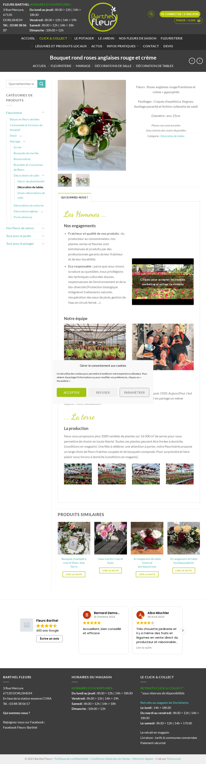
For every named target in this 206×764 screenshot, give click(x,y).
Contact (151, 46)
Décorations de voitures (29, 205)
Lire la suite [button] (144, 648)
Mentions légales (142, 758)
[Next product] (192, 61)
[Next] (119, 125)
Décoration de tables (154, 66)
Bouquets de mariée (26, 153)
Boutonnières (22, 159)
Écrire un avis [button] (49, 639)
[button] (188, 20)
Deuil (13, 135)
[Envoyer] (41, 84)
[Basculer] (43, 112)
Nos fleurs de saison (137, 38)
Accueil (28, 38)
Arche (17, 147)
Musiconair (174, 758)
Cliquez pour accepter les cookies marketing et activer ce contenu (162, 282)
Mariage (83, 66)
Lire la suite (74, 574)
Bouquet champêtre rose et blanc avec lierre (74, 562)
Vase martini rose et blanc (110, 560)
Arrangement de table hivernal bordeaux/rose (147, 562)
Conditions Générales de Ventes (110, 758)
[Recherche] (151, 14)
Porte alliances (23, 217)
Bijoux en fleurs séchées (24, 119)
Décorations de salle (113, 66)
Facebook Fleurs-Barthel (20, 727)
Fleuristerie (172, 38)
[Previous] (64, 125)
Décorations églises (26, 211)
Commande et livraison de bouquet (26, 127)
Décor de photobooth (31, 181)
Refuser (103, 392)
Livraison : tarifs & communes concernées (168, 737)
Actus (96, 46)
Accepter (72, 392)
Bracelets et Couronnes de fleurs (28, 167)
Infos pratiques (121, 46)
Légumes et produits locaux (61, 46)
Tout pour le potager (20, 243)
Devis (168, 46)
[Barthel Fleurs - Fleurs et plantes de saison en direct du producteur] (103, 17)
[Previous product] (200, 61)
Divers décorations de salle (31, 195)
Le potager (84, 38)
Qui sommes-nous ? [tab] (74, 197)
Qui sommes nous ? (17, 713)
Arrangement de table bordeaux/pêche (183, 560)
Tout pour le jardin (18, 236)
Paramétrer (134, 392)
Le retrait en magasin (154, 732)
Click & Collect (53, 38)
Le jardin (106, 38)
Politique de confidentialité (71, 758)
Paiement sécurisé (153, 743)
